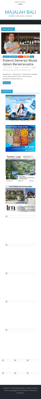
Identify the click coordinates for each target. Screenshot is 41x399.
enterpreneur (6, 70)
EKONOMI (14, 57)
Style (31, 57)
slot (17, 390)
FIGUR (20, 57)
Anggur (34, 67)
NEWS (26, 57)
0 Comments (25, 67)
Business (6, 57)
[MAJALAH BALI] (3, 22)
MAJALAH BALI (20, 12)
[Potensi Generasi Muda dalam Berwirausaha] (20, 34)
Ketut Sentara (15, 70)
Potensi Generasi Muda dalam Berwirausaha (20, 62)
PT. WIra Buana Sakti (25, 70)
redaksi (17, 67)
